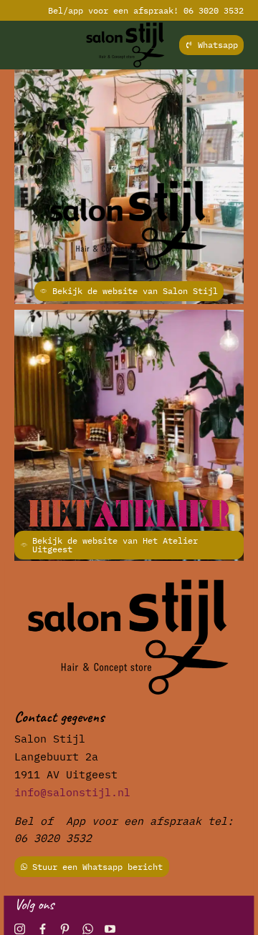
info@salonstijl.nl (72, 792)
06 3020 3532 (213, 10)
